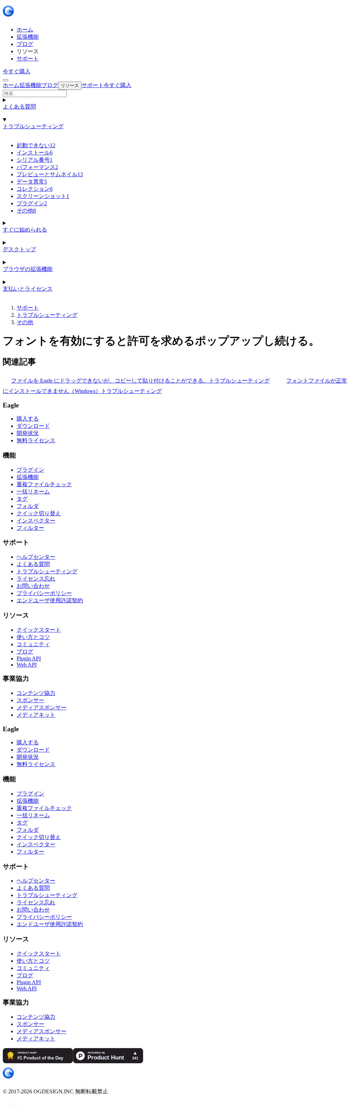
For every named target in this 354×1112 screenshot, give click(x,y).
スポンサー (30, 700)
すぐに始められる (25, 230)
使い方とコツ (33, 637)
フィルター (30, 528)
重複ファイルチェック (44, 484)
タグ (22, 499)
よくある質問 (19, 107)
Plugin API (29, 658)
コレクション (35, 189)
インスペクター (36, 521)
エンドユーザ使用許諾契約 (50, 600)
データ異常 (32, 182)
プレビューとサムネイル (50, 174)
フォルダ (28, 506)
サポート (28, 308)
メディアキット (36, 715)
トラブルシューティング (33, 126)
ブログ (25, 651)
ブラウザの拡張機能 (28, 269)
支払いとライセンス (28, 289)
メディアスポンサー (41, 707)
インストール (35, 153)
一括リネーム (33, 491)
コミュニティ (33, 644)
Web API (27, 665)
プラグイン (32, 203)
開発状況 (28, 433)
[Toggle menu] (5, 80)
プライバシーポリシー (44, 593)
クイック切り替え (39, 513)
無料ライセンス (36, 440)
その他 (26, 211)
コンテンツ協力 (36, 693)
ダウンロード (33, 426)
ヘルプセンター (36, 557)
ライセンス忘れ (36, 579)
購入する (28, 419)
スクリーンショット (43, 196)
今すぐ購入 (16, 71)
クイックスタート (39, 630)
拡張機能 (28, 477)
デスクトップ (19, 249)
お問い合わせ (33, 586)
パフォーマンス (37, 167)
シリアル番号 (35, 160)
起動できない (36, 145)
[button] (177, 93)
